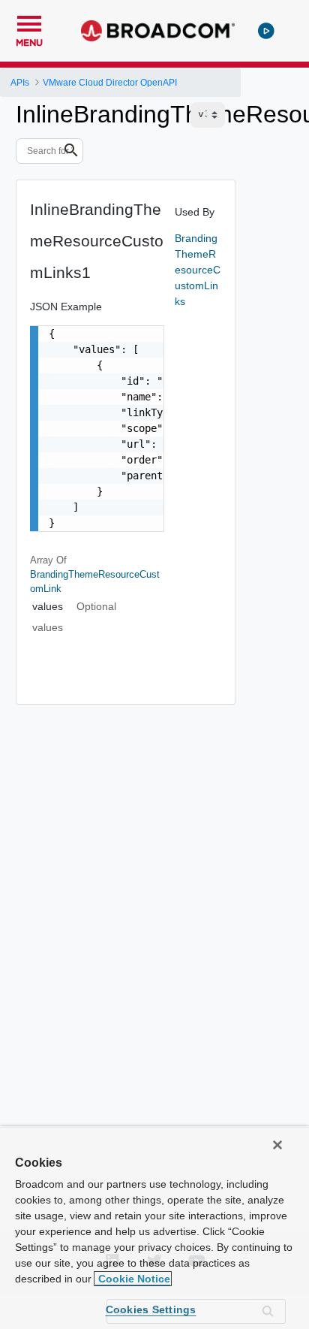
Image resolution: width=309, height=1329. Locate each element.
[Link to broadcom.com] (158, 31)
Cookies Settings (151, 1309)
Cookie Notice (132, 1279)
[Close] (277, 1144)
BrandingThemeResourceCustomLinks (197, 269)
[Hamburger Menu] (29, 22)
